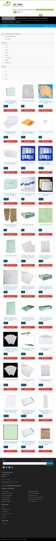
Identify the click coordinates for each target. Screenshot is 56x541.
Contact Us (5, 474)
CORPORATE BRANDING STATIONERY (12, 34)
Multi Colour (8, 62)
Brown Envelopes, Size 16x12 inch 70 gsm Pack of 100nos (45, 102)
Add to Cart (11, 110)
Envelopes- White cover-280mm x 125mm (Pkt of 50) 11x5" (28, 288)
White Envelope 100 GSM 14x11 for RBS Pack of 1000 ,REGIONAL (28, 412)
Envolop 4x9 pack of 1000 (10, 379)
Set (6, 79)
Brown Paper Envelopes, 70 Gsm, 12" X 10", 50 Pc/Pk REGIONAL (45, 443)
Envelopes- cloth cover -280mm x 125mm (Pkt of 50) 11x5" (45, 319)
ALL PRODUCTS (8, 18)
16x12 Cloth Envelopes (28, 224)
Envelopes (8, 39)
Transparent (8, 57)
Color (5, 42)
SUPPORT (18, 22)
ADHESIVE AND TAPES (33, 495)
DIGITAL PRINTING (32, 501)
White (7, 60)
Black (7, 55)
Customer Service (7, 472)
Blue (7, 47)
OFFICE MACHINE (5, 499)
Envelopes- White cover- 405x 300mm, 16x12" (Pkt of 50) (28, 257)
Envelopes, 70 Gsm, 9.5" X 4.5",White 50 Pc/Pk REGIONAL (45, 412)
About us (4, 517)
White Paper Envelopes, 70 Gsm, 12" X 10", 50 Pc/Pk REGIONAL (28, 443)
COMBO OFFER (5, 491)
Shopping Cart (20, 12)
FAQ (3, 507)
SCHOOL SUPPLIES (43, 18)
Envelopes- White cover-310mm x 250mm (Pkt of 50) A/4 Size (45, 257)
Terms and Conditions (6, 513)
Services (4, 515)
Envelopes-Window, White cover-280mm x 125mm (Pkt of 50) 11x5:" (10, 288)
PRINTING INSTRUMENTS (8, 22)
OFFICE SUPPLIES (33, 18)
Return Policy (5, 511)
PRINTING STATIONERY (11, 36)
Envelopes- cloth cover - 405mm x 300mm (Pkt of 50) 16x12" (10, 319)
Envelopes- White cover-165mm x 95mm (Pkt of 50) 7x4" (45, 288)
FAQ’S (3, 476)
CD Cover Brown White (28, 100)
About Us (14, 9)
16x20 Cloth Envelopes (10, 255)
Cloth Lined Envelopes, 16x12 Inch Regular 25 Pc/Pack (10, 102)
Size (5, 66)
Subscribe (49, 463)
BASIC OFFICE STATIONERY (33, 493)
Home (46, 26)
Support (19, 9)
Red (7, 45)
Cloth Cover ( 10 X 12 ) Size (45, 131)
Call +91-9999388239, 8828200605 (11, 485)
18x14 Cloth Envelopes (45, 224)
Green (7, 52)
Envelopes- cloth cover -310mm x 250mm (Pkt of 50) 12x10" (28, 319)
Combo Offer (5, 523)
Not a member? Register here (28, 9)
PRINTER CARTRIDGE (6, 501)
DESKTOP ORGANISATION (7, 495)
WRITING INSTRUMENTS (22, 18)
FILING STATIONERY (6, 497)
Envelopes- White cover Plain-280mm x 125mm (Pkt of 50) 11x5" (10, 350)
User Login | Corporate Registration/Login (44, 9)
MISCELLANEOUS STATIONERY (34, 499)
